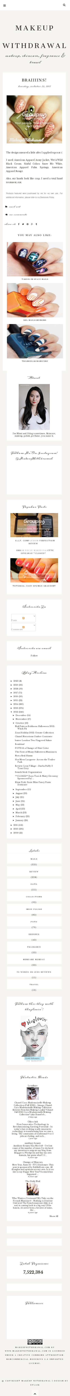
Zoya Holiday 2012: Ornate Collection (34, 732)
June (18, 801)
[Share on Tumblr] (36, 224)
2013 (16, 708)
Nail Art (14, 206)
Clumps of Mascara (32, 1162)
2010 (16, 829)
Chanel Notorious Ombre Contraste (33, 736)
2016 (16, 696)
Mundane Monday (34, 959)
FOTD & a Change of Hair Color (32, 748)
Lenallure (33, 1085)
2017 (16, 692)
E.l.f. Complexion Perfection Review (35, 541)
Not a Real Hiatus (24, 755)
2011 (15, 825)
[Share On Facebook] (19, 224)
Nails (34, 859)
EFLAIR (35, 1384)
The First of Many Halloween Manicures (36, 752)
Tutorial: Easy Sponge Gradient (34, 585)
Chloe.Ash (33, 1122)
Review (34, 871)
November (22, 719)
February (21, 816)
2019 (16, 685)
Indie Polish (34, 909)
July (18, 797)
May (18, 805)
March (19, 812)
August (19, 793)
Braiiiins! (19, 744)
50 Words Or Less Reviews (34, 972)
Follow (34, 655)
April (18, 809)
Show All (54, 1216)
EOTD (34, 884)
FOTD (34, 921)
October (20, 723)
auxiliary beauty (33, 1143)
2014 (16, 704)
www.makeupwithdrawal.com (26, 1350)
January (20, 820)
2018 (16, 689)
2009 (16, 833)
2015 (16, 700)
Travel (34, 984)
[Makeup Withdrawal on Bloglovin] (34, 1036)
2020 (16, 681)
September (21, 789)
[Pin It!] (28, 224)
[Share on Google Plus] (32, 224)
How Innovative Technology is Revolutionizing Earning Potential (31, 1125)
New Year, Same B (21, 1165)
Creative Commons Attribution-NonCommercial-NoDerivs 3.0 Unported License (35, 1359)
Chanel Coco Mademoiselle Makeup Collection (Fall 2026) (32, 1103)
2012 (16, 712)
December (21, 715)
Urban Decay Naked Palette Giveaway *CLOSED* (35, 551)
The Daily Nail (32, 1181)
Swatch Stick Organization (28, 772)
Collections (34, 896)
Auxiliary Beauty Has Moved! (28, 1146)
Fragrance (34, 947)
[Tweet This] (23, 224)
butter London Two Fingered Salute (33, 740)
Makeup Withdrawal (35, 34)
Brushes (34, 934)
